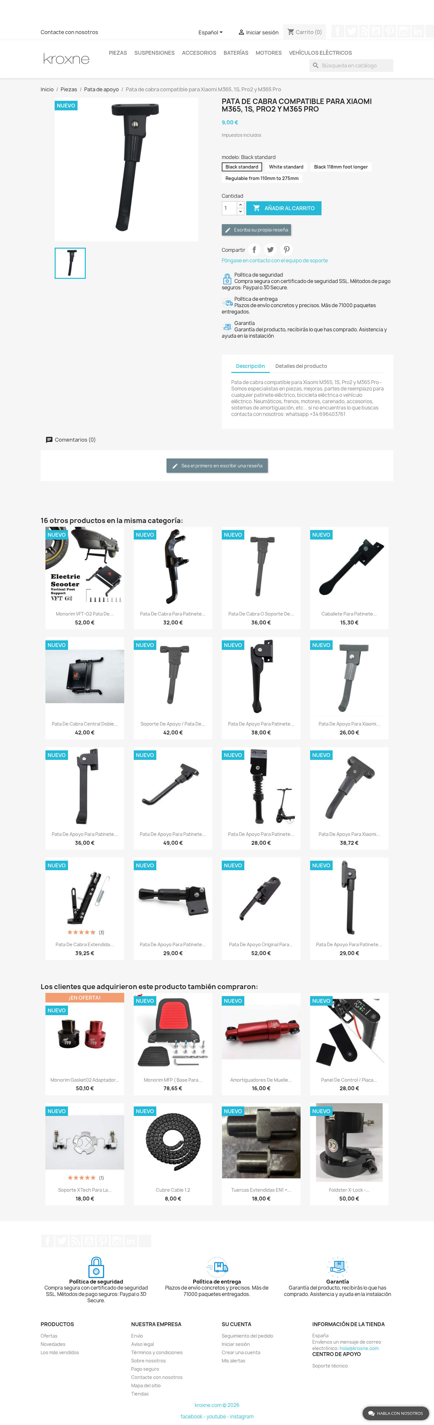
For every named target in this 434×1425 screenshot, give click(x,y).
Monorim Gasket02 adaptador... (85, 1080)
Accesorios (199, 52)
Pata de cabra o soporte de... (261, 614)
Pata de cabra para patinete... (173, 614)
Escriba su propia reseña (260, 230)
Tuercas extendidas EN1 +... (261, 1190)
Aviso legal (142, 1344)
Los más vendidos (60, 1352)
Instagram (403, 31)
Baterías (236, 52)
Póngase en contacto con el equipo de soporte (275, 260)
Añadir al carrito (284, 208)
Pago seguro (145, 1369)
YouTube (376, 31)
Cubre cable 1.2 (173, 1190)
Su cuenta (236, 1324)
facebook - (193, 1416)
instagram (242, 1416)
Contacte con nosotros (69, 32)
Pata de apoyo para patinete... (261, 724)
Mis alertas (233, 1361)
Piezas (118, 52)
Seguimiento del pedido (247, 1336)
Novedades (53, 1344)
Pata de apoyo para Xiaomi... (349, 724)
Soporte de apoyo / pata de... (173, 724)
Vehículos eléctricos (320, 52)
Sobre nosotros (148, 1361)
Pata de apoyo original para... (261, 944)
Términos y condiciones (157, 1352)
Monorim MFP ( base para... (173, 1080)
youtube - (218, 1416)
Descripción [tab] (250, 366)
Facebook (337, 31)
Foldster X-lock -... (349, 1190)
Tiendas (140, 1394)
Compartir (254, 249)
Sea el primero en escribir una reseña (221, 466)
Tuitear (270, 249)
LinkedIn (417, 31)
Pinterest (389, 31)
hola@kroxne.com (359, 1348)
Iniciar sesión (236, 1344)
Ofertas (49, 1336)
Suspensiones (154, 52)
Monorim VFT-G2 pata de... (84, 614)
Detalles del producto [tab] (301, 366)
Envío (137, 1336)
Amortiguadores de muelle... (261, 1080)
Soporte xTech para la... (85, 1190)
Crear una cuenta (241, 1352)
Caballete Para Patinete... (349, 614)
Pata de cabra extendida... (85, 944)
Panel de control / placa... (349, 1080)
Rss (363, 31)
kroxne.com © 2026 (217, 1405)
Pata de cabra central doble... (85, 724)
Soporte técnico (330, 1366)
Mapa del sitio (146, 1385)
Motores (269, 52)
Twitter (351, 31)
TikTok (145, 1241)
